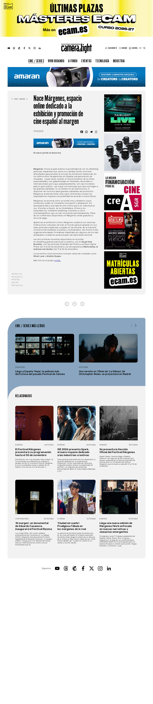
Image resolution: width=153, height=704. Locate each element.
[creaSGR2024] (122, 191)
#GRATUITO (17, 274)
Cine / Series (36, 61)
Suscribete (112, 48)
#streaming (17, 285)
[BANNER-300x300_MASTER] (122, 230)
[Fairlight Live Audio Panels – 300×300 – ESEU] (122, 113)
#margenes (17, 277)
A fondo (73, 61)
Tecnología (102, 61)
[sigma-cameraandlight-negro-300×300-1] (122, 152)
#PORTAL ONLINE (16, 281)
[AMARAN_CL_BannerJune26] (76, 77)
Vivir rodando (56, 61)
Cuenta (134, 48)
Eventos (86, 61)
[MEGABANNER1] (76, 18)
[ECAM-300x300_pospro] (122, 270)
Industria (119, 61)
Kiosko (124, 48)
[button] (136, 325)
